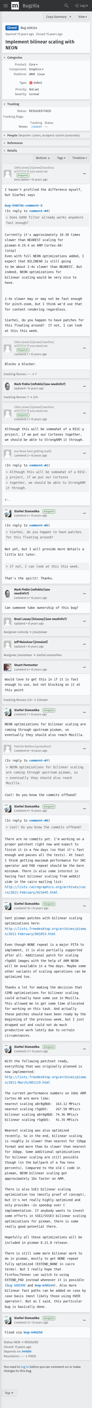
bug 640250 (33, 1332)
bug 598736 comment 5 (23, 205)
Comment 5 (21, 598)
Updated (19, 388)
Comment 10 (22, 908)
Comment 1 (21, 354)
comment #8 (38, 820)
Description (21, 179)
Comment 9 (21, 810)
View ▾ (82, 17)
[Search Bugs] (66, 5)
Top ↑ (9, 1393)
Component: (18, 69)
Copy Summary (56, 17)
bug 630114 (44, 1285)
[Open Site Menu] (5, 5)
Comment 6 (21, 669)
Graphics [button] (36, 69)
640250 (26, 1351)
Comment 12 (22, 1322)
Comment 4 (21, 515)
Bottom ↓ (43, 158)
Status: (22, 111)
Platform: (20, 74)
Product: (21, 64)
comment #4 (38, 211)
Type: (23, 82)
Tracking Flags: (13, 116)
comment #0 (38, 525)
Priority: (21, 89)
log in (25, 1367)
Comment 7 (21, 714)
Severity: (21, 94)
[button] (81, 5)
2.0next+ (36, 126)
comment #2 (38, 465)
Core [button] (33, 64)
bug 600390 (16, 1285)
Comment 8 (21, 750)
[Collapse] (84, 173)
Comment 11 (21, 1051)
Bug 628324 (29, 28)
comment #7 (38, 760)
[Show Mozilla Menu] (15, 5)
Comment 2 (21, 419)
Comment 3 (21, 455)
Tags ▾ (61, 158)
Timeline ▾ (79, 158)
